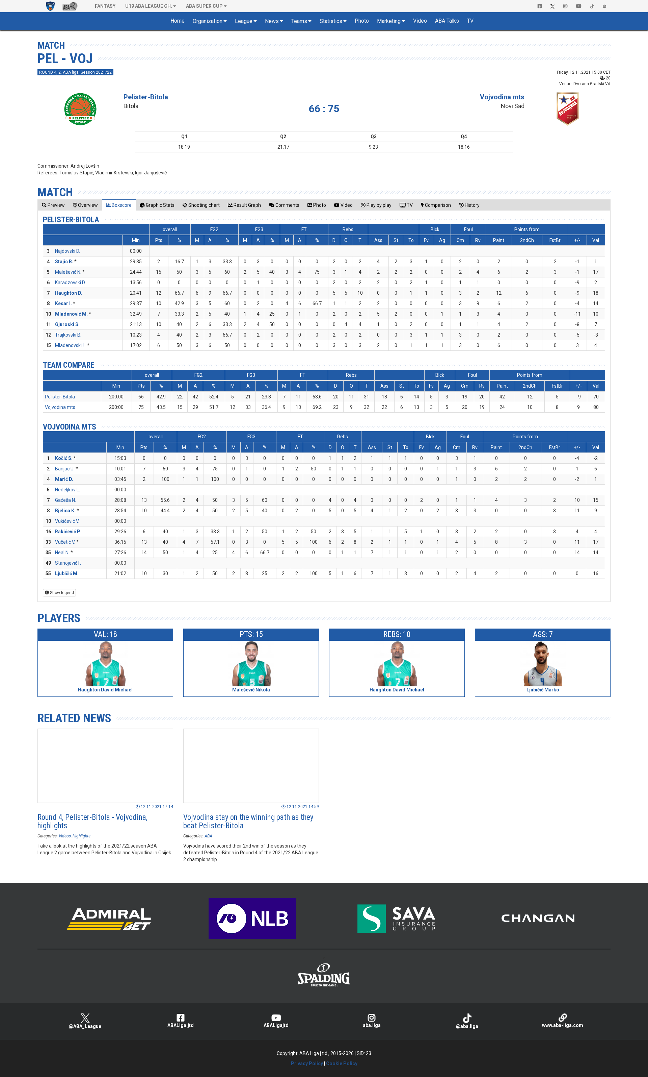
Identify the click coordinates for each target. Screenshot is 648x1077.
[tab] (53, 205)
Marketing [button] (389, 21)
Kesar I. (63, 303)
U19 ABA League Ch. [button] (148, 6)
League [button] (243, 21)
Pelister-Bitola (146, 97)
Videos (65, 836)
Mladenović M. (71, 314)
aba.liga (372, 1025)
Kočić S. (64, 458)
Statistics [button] (331, 21)
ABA (208, 836)
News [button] (272, 21)
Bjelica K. (65, 510)
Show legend (61, 592)
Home (177, 21)
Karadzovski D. (70, 282)
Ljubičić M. (67, 573)
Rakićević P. (68, 531)
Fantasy (105, 6)
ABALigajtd (276, 1025)
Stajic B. (64, 261)
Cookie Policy (341, 1063)
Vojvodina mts (502, 97)
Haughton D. (68, 293)
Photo (362, 21)
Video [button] (420, 21)
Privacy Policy (307, 1063)
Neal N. (62, 552)
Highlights (81, 836)
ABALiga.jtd (180, 1025)
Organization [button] (207, 21)
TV (470, 21)
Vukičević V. (67, 521)
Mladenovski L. (70, 345)
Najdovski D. (67, 251)
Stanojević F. (68, 563)
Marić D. (64, 479)
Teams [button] (299, 21)
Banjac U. (65, 468)
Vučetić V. (65, 542)
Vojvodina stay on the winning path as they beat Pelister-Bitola (248, 821)
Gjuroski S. (67, 324)
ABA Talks (447, 21)
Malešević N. (68, 272)
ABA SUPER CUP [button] (204, 6)
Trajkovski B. (68, 335)
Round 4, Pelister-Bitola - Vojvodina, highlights (92, 821)
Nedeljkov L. (67, 489)
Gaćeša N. (65, 500)
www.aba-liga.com (562, 1025)
